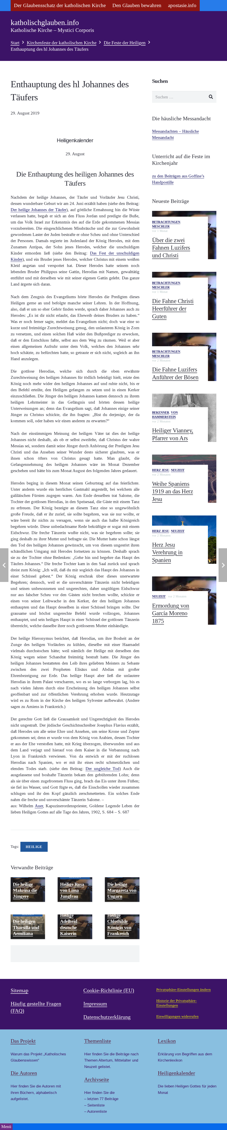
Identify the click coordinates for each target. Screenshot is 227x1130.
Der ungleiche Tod (102, 768)
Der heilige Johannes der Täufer (38, 209)
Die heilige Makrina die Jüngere (25, 890)
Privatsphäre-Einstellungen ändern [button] (183, 990)
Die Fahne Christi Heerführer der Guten (173, 309)
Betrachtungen (166, 222)
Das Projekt (23, 1041)
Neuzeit (177, 470)
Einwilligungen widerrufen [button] (177, 1016)
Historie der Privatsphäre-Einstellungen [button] (176, 1003)
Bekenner (160, 412)
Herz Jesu (160, 470)
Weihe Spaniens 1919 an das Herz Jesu (172, 491)
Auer (39, 805)
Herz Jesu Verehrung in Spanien (167, 552)
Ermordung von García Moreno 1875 (170, 613)
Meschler (161, 226)
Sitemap (19, 990)
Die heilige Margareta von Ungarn (122, 890)
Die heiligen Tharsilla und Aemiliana (26, 927)
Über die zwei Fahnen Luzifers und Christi (171, 248)
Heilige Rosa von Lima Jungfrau (72, 890)
